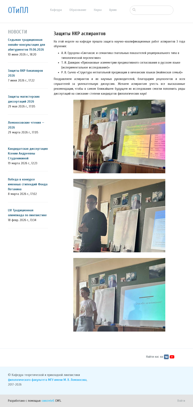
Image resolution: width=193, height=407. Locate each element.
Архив (113, 10)
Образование (77, 10)
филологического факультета (27, 380)
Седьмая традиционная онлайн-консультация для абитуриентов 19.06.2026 (26, 44)
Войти (181, 401)
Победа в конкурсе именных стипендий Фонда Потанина (27, 184)
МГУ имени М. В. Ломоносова (67, 380)
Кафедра (56, 10)
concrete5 (48, 401)
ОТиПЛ (18, 10)
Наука (98, 10)
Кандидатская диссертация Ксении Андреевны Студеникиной (28, 153)
